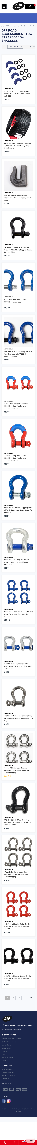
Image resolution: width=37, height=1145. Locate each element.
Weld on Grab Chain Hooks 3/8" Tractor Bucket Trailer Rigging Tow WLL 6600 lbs (18, 197)
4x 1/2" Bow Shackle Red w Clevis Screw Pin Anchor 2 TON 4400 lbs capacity (16, 926)
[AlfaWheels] (18, 6)
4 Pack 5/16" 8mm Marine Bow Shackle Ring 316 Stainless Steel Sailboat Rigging (16, 874)
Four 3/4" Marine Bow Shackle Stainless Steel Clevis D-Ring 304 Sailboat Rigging (16, 770)
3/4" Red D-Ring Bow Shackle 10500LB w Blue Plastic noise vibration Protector (15, 458)
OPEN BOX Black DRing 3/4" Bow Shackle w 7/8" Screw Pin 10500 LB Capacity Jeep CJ (17, 822)
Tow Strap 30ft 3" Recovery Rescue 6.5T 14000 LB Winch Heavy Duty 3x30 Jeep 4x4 (17, 145)
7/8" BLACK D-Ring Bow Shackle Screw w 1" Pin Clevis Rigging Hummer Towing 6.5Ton (18, 250)
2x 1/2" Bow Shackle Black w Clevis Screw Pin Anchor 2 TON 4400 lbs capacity (17, 978)
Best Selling (14, 46)
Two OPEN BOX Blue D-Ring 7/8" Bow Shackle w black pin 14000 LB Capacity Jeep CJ (18, 354)
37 (31, 998)
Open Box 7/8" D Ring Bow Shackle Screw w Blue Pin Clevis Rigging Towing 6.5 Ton (17, 562)
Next (18, 1003)
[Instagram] (9, 1101)
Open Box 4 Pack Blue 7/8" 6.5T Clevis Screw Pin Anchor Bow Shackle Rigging (18, 614)
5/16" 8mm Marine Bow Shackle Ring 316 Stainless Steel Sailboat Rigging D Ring (18, 718)
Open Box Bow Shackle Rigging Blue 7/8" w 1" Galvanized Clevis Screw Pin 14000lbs (18, 510)
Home (2, 26)
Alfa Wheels (8, 89)
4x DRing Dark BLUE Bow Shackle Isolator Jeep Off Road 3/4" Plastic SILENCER (17, 93)
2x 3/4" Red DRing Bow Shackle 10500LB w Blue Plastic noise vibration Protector (16, 406)
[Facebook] (4, 1101)
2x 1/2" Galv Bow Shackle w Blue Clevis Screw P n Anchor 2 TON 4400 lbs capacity (18, 666)
